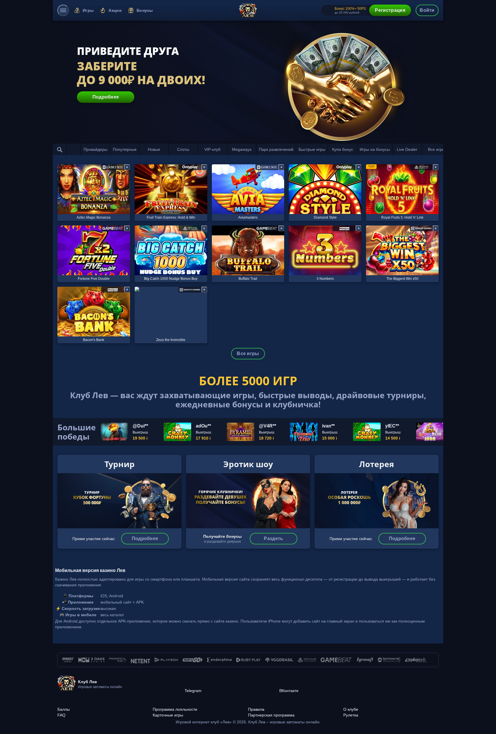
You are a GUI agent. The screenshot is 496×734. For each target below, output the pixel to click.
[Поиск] (60, 149)
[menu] (63, 10)
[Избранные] (73, 149)
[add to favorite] (127, 167)
